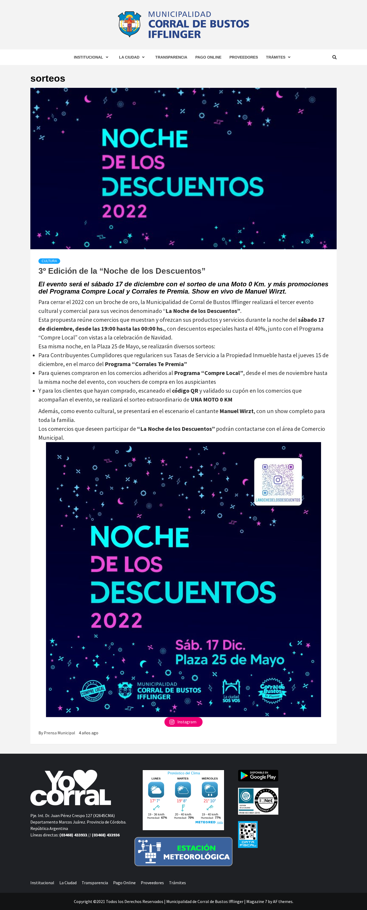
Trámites (275, 57)
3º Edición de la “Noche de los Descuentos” (122, 270)
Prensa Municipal (60, 732)
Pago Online (208, 57)
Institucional (88, 57)
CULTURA (49, 261)
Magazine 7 (256, 901)
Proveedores (243, 57)
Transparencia (171, 57)
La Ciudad (129, 57)
